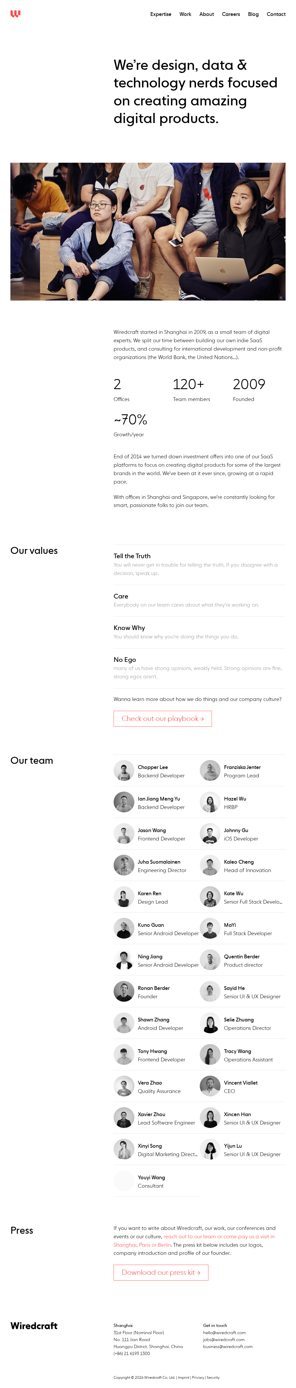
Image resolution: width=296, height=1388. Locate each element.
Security (213, 1378)
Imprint (183, 1378)
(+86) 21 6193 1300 (132, 1354)
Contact (276, 14)
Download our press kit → (161, 1273)
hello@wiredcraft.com (224, 1333)
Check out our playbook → (163, 719)
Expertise (160, 14)
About (206, 14)
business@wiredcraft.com (228, 1347)
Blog (253, 14)
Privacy (198, 1378)
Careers (231, 14)
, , (148, 1340)
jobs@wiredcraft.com (224, 1340)
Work (185, 14)
